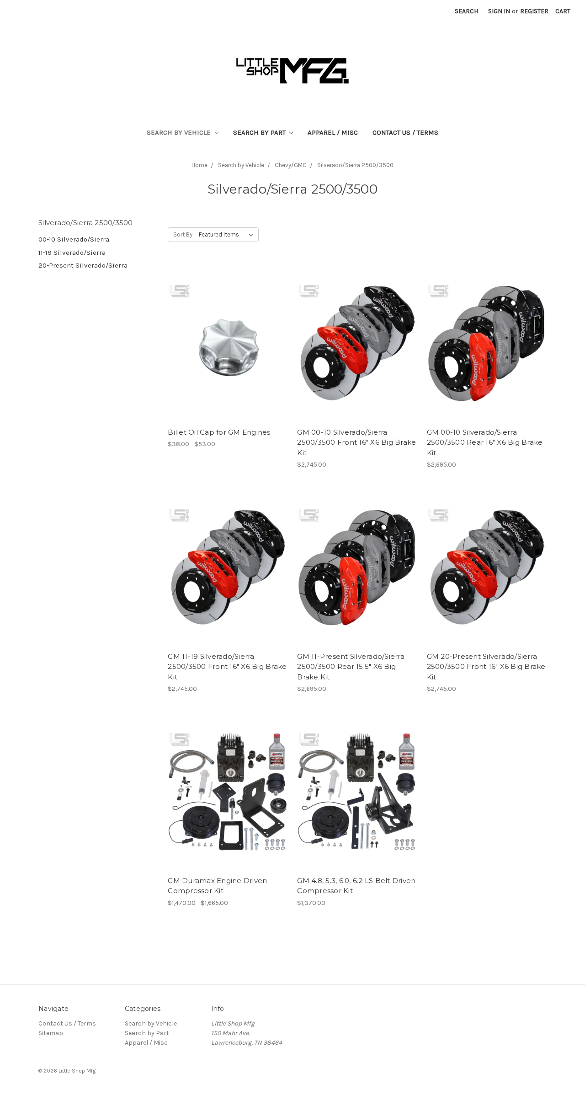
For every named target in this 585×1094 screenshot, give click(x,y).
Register (534, 11)
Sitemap (50, 1033)
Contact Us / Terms (405, 132)
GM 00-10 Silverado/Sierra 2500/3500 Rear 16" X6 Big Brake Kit (485, 442)
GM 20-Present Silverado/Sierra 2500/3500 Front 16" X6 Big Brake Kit (486, 666)
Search (466, 11)
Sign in (499, 11)
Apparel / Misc (333, 132)
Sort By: (183, 234)
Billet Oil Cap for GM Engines (219, 432)
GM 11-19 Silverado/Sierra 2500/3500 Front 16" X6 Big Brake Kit (227, 666)
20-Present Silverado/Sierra (83, 265)
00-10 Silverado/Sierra (73, 239)
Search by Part (260, 132)
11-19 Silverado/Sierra (72, 252)
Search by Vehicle (180, 132)
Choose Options (227, 351)
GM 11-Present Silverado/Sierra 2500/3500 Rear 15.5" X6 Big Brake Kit (350, 666)
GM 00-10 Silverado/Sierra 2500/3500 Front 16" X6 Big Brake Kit (356, 442)
